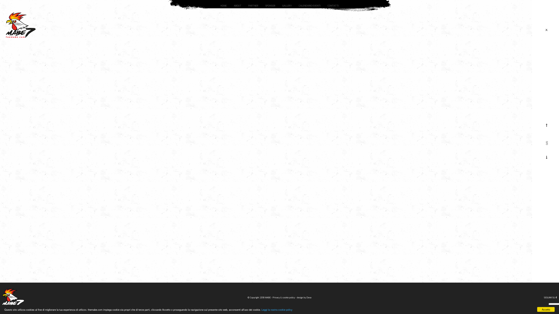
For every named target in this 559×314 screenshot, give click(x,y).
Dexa (309, 297)
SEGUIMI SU (550, 297)
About (237, 5)
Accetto (546, 309)
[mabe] (13, 297)
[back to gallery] (546, 29)
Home (224, 5)
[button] (547, 125)
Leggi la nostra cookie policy (276, 309)
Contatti (333, 5)
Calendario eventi (310, 5)
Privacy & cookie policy (284, 297)
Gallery (287, 5)
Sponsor (270, 5)
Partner (253, 5)
